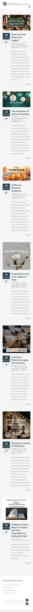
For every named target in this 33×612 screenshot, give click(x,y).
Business (17, 284)
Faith (23, 118)
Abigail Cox (15, 193)
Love (12, 47)
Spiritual (16, 47)
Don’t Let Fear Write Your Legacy (18, 37)
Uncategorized (23, 285)
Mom (21, 120)
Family (26, 118)
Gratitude (13, 120)
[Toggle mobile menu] (29, 7)
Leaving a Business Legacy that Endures (20, 360)
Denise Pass (15, 42)
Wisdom (13, 287)
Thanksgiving (14, 121)
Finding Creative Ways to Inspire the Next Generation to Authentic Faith (20, 530)
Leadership (18, 46)
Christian (17, 44)
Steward (17, 285)
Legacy (23, 46)
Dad (21, 118)
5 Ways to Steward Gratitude (16, 188)
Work (17, 287)
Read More (27, 84)
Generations (22, 44)
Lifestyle (27, 46)
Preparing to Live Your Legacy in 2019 (20, 277)
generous (13, 46)
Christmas (17, 450)
